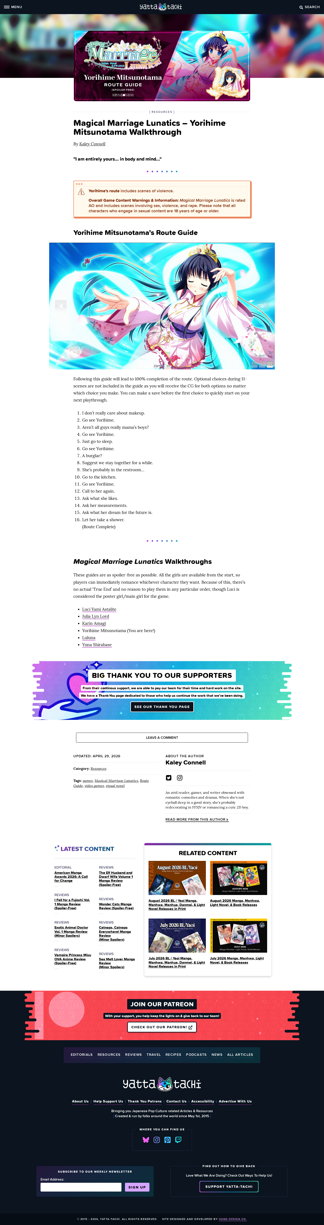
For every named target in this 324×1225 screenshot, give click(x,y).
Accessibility (202, 1101)
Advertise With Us (235, 1101)
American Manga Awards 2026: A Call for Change (71, 877)
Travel (154, 1055)
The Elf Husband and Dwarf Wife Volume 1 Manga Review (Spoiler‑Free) (116, 879)
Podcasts (196, 1055)
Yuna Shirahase (97, 644)
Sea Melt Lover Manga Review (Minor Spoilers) (117, 963)
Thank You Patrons (145, 1101)
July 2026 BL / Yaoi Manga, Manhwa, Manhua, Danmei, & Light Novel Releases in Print (177, 962)
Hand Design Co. (233, 1219)
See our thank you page (162, 706)
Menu (16, 6)
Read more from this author (195, 819)
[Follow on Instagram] (180, 778)
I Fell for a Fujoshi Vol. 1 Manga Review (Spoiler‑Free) (72, 904)
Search (312, 6)
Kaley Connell (92, 144)
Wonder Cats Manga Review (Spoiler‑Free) (116, 906)
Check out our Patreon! (159, 1027)
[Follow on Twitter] (169, 778)
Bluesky (145, 1139)
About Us (80, 1101)
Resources (98, 768)
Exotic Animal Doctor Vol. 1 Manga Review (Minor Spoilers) (71, 931)
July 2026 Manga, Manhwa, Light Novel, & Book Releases (237, 960)
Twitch (178, 1139)
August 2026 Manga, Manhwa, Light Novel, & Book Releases (235, 902)
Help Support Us (108, 1101)
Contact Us (176, 1101)
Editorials (82, 1055)
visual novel (115, 785)
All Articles (240, 1055)
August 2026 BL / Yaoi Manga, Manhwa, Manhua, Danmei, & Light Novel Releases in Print (177, 904)
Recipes (173, 1055)
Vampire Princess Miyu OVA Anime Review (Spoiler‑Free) (72, 959)
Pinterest (167, 1139)
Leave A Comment (162, 737)
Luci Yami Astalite (99, 609)
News (217, 1055)
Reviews (133, 1055)
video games (94, 785)
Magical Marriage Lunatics (116, 780)
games (88, 780)
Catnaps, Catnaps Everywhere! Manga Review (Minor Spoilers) (115, 933)
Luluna (88, 637)
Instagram (156, 1139)
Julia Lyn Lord (95, 616)
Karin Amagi (94, 623)
